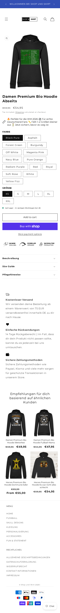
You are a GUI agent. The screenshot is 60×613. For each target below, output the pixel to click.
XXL (8, 201)
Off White (12, 152)
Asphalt (32, 137)
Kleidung (12, 527)
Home (9, 513)
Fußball (11, 518)
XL (48, 193)
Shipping (19, 112)
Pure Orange (35, 159)
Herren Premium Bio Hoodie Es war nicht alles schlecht (44, 485)
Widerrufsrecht (16, 566)
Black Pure (13, 137)
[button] (6, 19)
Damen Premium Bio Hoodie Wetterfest (16, 441)
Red (35, 166)
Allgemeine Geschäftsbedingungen (28, 557)
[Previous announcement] (5, 4)
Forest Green (14, 145)
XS (7, 193)
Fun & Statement (16, 540)
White (30, 174)
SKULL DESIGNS (14, 522)
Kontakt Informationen (21, 571)
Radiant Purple (15, 166)
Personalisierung (17, 531)
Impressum (12, 575)
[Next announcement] (54, 4)
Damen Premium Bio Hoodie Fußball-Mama (44, 441)
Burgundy (37, 145)
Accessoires (13, 536)
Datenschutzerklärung (21, 562)
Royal (49, 166)
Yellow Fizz (13, 181)
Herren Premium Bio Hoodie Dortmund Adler (16, 483)
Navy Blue (12, 159)
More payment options (30, 234)
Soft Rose (12, 174)
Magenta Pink (35, 152)
